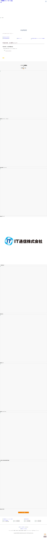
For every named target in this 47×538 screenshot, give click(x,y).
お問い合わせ (33, 530)
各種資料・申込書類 (23, 530)
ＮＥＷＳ (12, 530)
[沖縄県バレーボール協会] (6, 1)
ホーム (9, 530)
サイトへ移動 (23, 512)
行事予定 (17, 530)
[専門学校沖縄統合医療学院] (6, 38)
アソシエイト (37, 530)
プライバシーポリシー (29, 530)
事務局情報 (5, 33)
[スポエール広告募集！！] (7, 520)
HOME (3, 33)
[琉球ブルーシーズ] (19, 38)
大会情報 (20, 530)
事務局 (14, 530)
